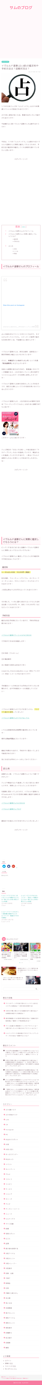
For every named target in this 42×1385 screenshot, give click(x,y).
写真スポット (10, 1234)
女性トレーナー (11, 1263)
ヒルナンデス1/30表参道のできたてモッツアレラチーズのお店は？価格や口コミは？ (22, 1034)
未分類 (8, 1298)
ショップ (9, 1194)
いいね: (16, 251)
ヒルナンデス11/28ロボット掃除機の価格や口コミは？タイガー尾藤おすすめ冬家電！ (10, 915)
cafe (7, 1120)
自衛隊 (8, 1343)
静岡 (7, 1348)
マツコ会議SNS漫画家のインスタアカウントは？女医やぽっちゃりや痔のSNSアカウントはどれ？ (22, 1027)
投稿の (9, 1363)
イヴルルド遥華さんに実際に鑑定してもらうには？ (22, 235)
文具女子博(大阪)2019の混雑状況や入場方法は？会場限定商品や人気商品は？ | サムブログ (22, 1073)
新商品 (8, 1283)
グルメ (8, 1174)
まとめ (10, 246)
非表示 (24, 227)
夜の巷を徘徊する (12, 1249)
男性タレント (10, 1323)
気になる (9, 1303)
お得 (7, 1144)
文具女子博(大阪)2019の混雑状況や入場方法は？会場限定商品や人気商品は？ (22, 1012)
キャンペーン (10, 1169)
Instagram (10, 1130)
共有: (15, 249)
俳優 (7, 1229)
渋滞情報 (9, 1308)
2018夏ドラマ (11, 1110)
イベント (9, 1164)
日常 (7, 1288)
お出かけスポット (12, 1140)
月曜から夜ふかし (12, 1293)
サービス (9, 1189)
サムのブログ (21, 7)
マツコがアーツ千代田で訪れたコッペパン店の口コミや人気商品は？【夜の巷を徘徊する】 (22, 1004)
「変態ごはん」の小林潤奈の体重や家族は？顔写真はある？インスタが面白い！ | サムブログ (22, 1084)
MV (7, 1135)
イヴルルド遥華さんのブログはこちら (15, 718)
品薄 (7, 1244)
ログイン (8, 1361)
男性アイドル (10, 1318)
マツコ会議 (9, 1224)
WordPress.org (11, 1369)
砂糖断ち (9, 1333)
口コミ (8, 1239)
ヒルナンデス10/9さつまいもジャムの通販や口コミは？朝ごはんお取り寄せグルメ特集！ (10, 898)
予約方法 (16, 241)
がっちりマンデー (12, 1154)
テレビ (8, 1204)
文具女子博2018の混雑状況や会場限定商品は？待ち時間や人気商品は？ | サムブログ (22, 1064)
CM (7, 1125)
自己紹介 (9, 1338)
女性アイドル (10, 1253)
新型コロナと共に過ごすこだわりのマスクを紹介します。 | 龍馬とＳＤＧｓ (22, 1053)
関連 (15, 253)
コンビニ (9, 1184)
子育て (8, 1278)
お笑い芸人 (9, 1149)
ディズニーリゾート (13, 1209)
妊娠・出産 (9, 1273)
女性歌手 (9, 1268)
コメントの (10, 1366)
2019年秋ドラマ (11, 1115)
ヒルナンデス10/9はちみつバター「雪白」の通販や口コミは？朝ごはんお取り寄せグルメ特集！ (29, 898)
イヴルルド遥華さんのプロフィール (21, 231)
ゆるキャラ (9, 1159)
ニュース (9, 1214)
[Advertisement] (21, 36)
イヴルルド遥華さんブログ (11, 809)
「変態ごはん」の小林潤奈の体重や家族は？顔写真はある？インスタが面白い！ (22, 1090)
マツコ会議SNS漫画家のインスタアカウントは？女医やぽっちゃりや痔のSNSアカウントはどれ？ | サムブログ (22, 1093)
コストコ (9, 1179)
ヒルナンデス (5, 62)
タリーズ (9, 1199)
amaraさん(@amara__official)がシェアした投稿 (19, 326)
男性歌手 (9, 1328)
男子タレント (10, 1313)
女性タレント (10, 1258)
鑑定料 (16, 239)
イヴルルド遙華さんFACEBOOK (13, 803)
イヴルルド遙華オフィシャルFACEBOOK (16, 635)
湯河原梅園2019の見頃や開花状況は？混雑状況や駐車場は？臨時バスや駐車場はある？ (22, 1019)
